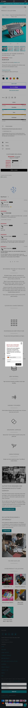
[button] (21, 343)
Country (9, 355)
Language (9, 359)
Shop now (18, 364)
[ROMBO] (14, 1)
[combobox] (11, 357)
